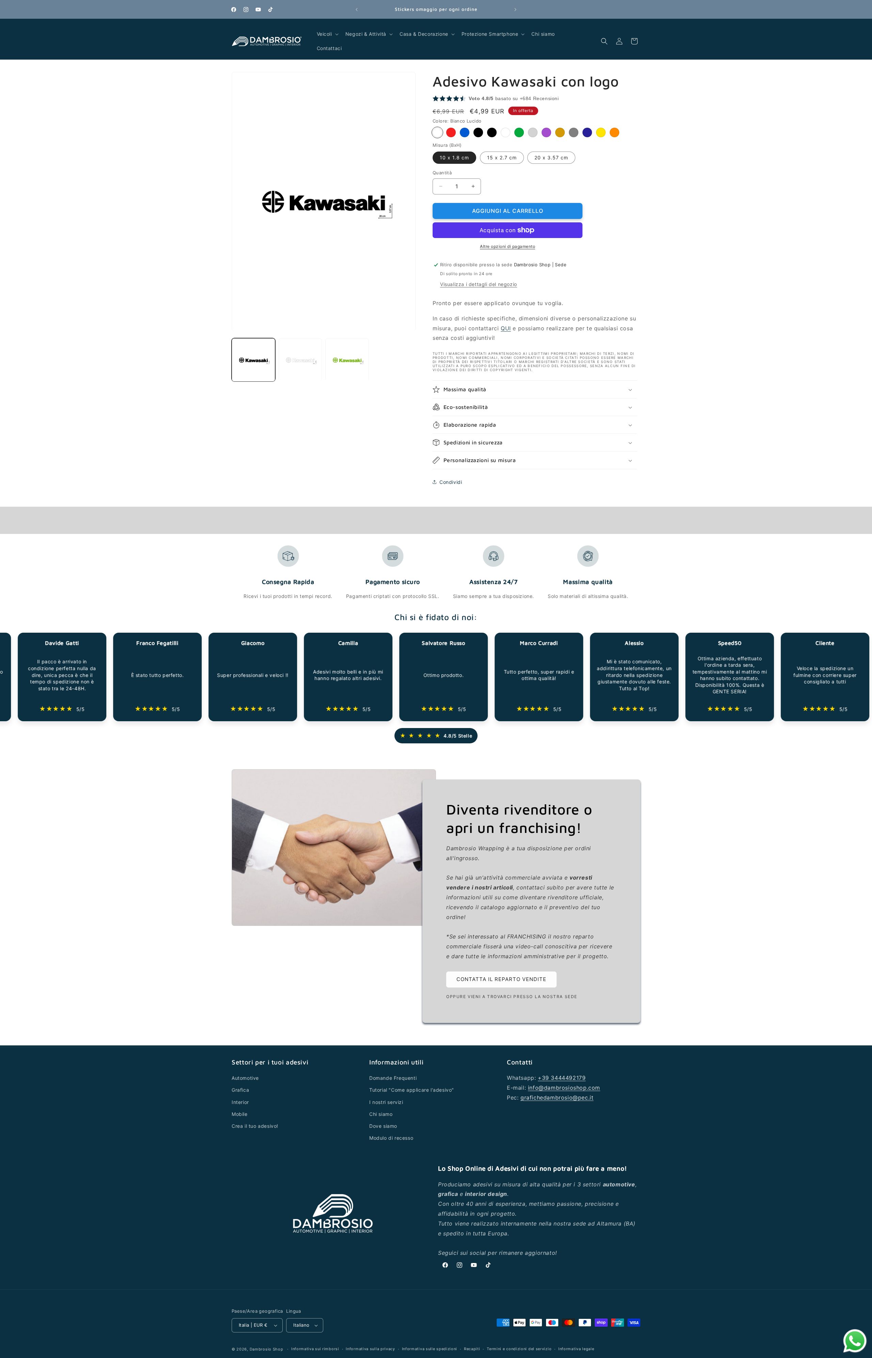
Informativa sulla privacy (370, 1348)
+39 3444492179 (562, 1077)
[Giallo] (601, 132)
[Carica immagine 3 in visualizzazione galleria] (347, 360)
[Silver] (533, 132)
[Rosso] (451, 132)
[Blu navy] (587, 132)
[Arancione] (614, 132)
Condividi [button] (450, 482)
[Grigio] (573, 132)
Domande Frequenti (393, 1078)
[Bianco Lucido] (437, 132)
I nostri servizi (386, 1102)
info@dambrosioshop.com (564, 1087)
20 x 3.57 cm (551, 157)
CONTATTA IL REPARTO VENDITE (501, 979)
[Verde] (519, 132)
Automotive (245, 1078)
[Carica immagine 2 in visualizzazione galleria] (300, 360)
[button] (327, 34)
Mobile (240, 1114)
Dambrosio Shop (266, 1349)
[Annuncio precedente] (356, 9)
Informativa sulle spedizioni (429, 1348)
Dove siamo (383, 1126)
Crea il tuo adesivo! (255, 1126)
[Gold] (560, 132)
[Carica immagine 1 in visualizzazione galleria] (253, 360)
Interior (240, 1102)
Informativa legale (576, 1348)
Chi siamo (380, 1114)
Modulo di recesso (391, 1138)
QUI (506, 328)
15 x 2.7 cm (502, 157)
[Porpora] (546, 132)
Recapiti (472, 1348)
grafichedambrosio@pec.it (556, 1097)
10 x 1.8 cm (454, 157)
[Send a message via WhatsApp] (855, 1341)
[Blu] (464, 132)
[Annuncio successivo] (515, 9)
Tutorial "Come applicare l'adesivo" (411, 1090)
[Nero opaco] (492, 132)
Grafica (240, 1090)
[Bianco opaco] (505, 132)
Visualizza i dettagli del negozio (478, 284)
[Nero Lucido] (478, 132)
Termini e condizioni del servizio (519, 1348)
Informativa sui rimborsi (315, 1348)
